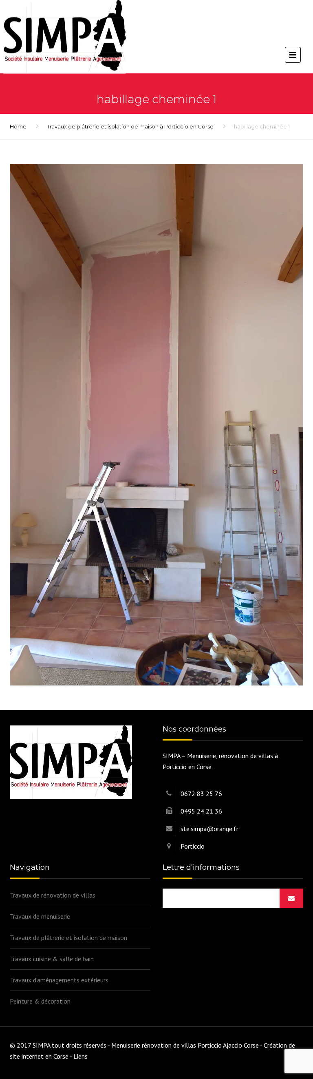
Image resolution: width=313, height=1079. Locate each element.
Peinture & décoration (40, 1001)
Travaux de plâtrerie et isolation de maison (68, 937)
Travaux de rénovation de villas (52, 895)
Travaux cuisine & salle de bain (52, 959)
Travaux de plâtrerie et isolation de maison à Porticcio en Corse (130, 126)
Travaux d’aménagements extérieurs (59, 980)
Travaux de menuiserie (40, 916)
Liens (80, 1056)
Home (18, 126)
